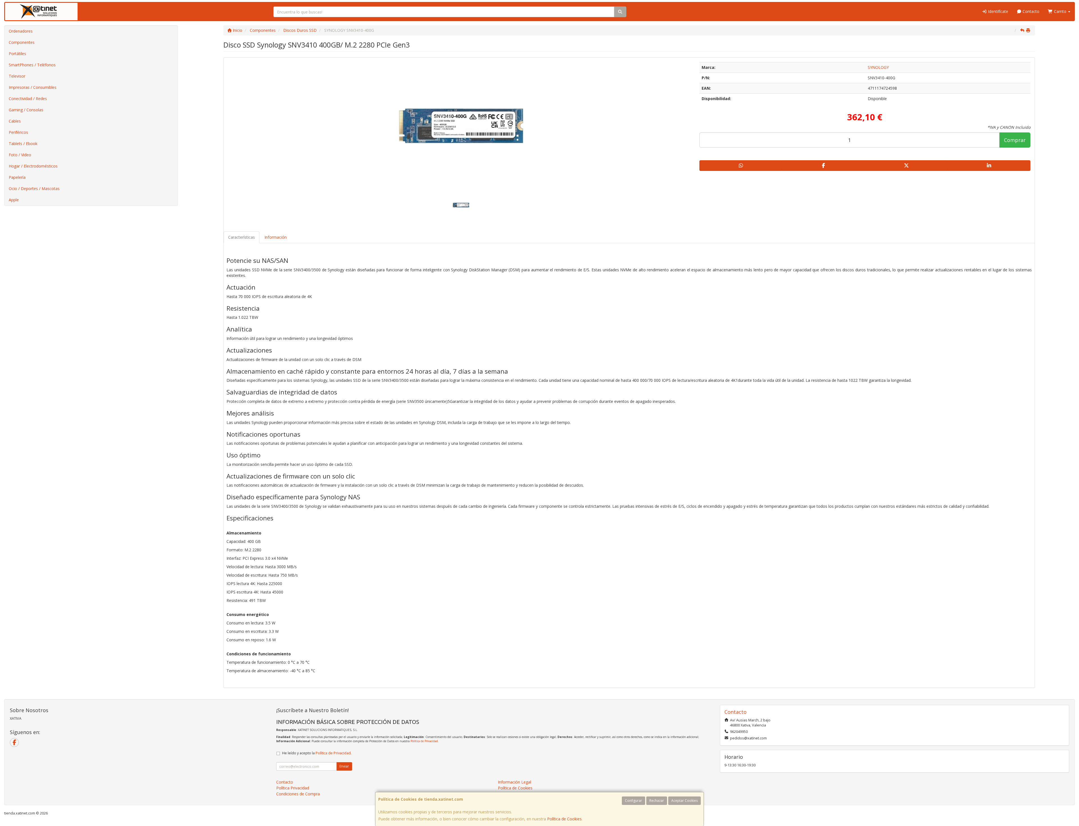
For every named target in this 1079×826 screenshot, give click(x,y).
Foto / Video (20, 154)
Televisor (17, 76)
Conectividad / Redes (28, 98)
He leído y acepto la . (317, 753)
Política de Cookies (564, 819)
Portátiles (17, 53)
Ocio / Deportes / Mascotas (34, 188)
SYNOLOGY (878, 67)
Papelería (17, 177)
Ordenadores (21, 31)
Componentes (22, 42)
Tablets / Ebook (23, 143)
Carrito (1060, 11)
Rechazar (656, 800)
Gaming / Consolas (26, 109)
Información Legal (514, 782)
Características (241, 237)
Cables (15, 121)
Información (275, 237)
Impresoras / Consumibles (32, 87)
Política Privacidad (292, 788)
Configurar (633, 800)
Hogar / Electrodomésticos (33, 166)
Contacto (1030, 11)
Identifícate (997, 11)
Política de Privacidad (424, 741)
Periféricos (18, 132)
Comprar (1015, 140)
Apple (14, 199)
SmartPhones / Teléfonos (32, 64)
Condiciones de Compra (298, 793)
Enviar (344, 766)
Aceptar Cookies (684, 800)
